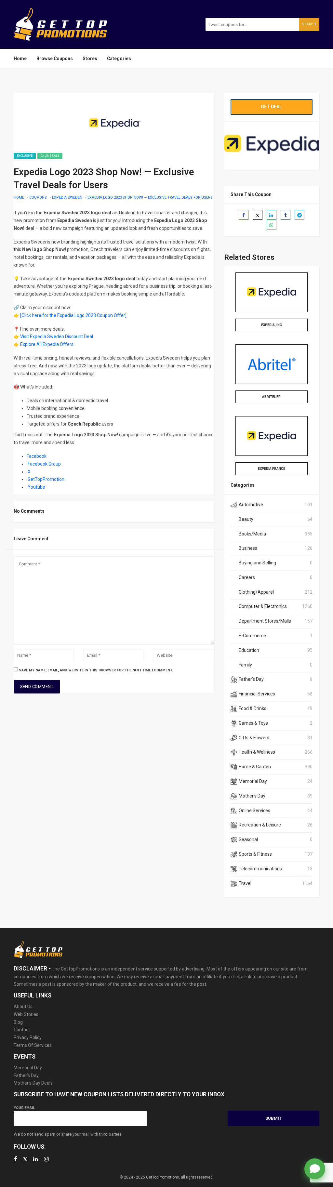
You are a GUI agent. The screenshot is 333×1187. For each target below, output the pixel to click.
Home (20, 58)
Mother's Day (252, 795)
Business (248, 548)
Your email (24, 1108)
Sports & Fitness (255, 854)
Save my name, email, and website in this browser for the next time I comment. (96, 670)
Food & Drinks (252, 708)
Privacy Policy (28, 1037)
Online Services (254, 810)
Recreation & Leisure (260, 824)
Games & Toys (253, 723)
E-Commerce (252, 635)
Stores (90, 58)
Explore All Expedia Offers (46, 344)
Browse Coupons (54, 58)
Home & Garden (255, 766)
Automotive (251, 504)
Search (309, 24)
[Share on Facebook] (243, 215)
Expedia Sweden (67, 197)
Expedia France (271, 468)
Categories (119, 58)
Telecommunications (260, 868)
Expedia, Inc (271, 325)
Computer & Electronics (263, 606)
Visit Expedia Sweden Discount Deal (56, 336)
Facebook (37, 456)
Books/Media (252, 533)
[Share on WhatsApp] (271, 225)
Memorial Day (253, 781)
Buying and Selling (257, 562)
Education (249, 650)
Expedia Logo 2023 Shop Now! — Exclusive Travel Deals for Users (150, 197)
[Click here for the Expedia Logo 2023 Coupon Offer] (73, 315)
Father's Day (251, 679)
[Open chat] (314, 1168)
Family (245, 664)
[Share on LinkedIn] (271, 215)
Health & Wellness (257, 752)
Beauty (246, 519)
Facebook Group (44, 464)
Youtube (36, 487)
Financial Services (257, 693)
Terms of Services (33, 1045)
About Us (23, 1006)
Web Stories (26, 1014)
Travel (245, 883)
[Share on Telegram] (299, 215)
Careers (247, 577)
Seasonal (248, 839)
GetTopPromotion (46, 479)
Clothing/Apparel (256, 592)
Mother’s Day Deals (33, 1083)
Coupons (38, 197)
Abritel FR (271, 397)
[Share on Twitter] (257, 215)
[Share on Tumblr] (285, 215)
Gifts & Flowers (254, 737)
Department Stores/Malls (265, 621)
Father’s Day (26, 1075)
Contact (22, 1029)
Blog (18, 1022)
